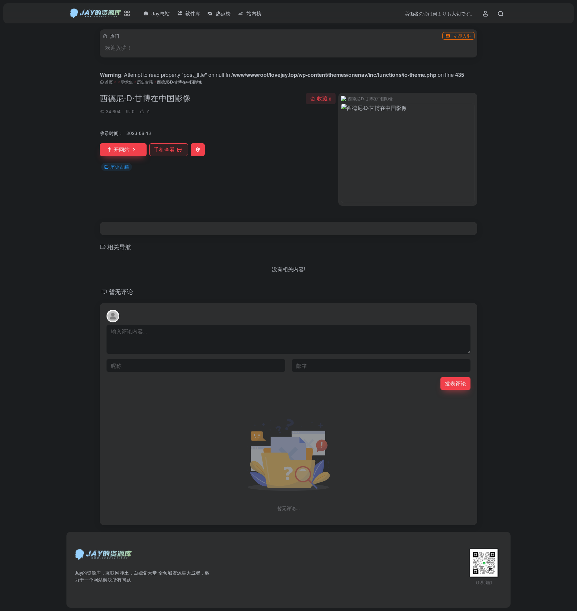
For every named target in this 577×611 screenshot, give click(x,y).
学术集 (127, 82)
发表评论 (455, 383)
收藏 (324, 98)
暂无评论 (121, 291)
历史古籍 (145, 82)
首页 (109, 82)
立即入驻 (462, 35)
